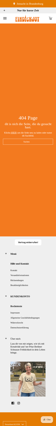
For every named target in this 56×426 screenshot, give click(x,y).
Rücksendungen (17, 280)
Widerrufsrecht (16, 323)
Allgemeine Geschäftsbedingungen (25, 318)
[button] (50, 18)
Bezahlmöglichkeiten (19, 285)
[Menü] (5, 18)
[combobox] (28, 142)
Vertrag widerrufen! (28, 242)
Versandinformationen (19, 275)
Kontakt (13, 270)
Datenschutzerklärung (19, 328)
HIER (13, 132)
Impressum (15, 313)
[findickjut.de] (27, 18)
